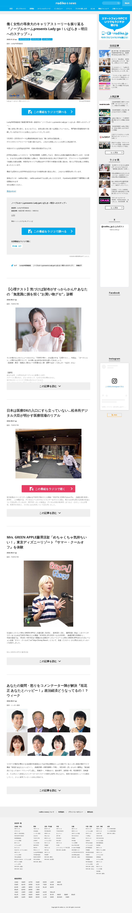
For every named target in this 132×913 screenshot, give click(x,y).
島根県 (37, 894)
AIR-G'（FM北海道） (19, 833)
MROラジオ (47, 838)
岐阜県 (23, 889)
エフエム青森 (17, 840)
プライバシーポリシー (75, 812)
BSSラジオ (88, 828)
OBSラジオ (99, 852)
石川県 (37, 887)
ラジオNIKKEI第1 (111, 828)
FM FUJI (46, 850)
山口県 (45, 894)
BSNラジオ (47, 828)
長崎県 (30, 897)
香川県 (52, 894)
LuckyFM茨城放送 (25, 265)
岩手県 (30, 882)
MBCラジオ (99, 861)
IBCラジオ (17, 843)
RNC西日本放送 (90, 852)
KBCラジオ (99, 831)
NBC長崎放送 (99, 843)
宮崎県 (52, 897)
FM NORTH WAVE (19, 836)
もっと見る (114, 152)
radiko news (66, 3)
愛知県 (16, 889)
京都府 (30, 892)
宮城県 (37, 882)
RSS (115, 415)
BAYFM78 (36, 845)
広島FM (88, 840)
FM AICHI (58, 838)
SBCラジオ (47, 852)
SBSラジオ (59, 843)
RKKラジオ (99, 847)
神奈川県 (59, 884)
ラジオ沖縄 (99, 869)
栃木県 (23, 884)
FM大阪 (74, 840)
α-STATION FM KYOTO (78, 852)
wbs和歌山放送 (76, 854)
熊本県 (37, 897)
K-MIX (57, 845)
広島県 (23, 894)
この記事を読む (48, 386)
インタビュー (58, 9)
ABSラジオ (17, 852)
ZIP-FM (58, 836)
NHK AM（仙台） (18, 869)
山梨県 (23, 887)
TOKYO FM (36, 838)
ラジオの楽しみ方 (81, 9)
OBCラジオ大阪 (76, 833)
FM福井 (46, 845)
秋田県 (45, 882)
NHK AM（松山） (90, 869)
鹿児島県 (59, 897)
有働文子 (79, 265)
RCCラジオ (88, 838)
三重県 (37, 889)
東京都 (52, 884)
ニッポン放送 (37, 833)
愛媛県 (66, 894)
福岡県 (16, 897)
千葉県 (45, 884)
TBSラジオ (36, 828)
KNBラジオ (47, 833)
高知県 (73, 894)
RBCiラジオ (99, 866)
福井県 (52, 887)
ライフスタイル (24, 39)
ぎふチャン (59, 833)
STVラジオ (17, 831)
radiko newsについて (46, 812)
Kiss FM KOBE (75, 845)
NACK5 (35, 847)
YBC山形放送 (17, 857)
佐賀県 (23, 897)
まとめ (93, 9)
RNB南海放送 (89, 857)
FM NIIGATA (47, 831)
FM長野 (46, 854)
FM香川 (88, 854)
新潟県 (16, 887)
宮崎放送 (98, 857)
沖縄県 (67, 897)
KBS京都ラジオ (76, 850)
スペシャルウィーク (44, 9)
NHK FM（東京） (111, 833)
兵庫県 (23, 892)
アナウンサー (36, 39)
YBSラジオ (47, 847)
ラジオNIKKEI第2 (111, 831)
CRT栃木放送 (37, 854)
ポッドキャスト (21, 9)
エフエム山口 (89, 845)
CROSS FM (99, 836)
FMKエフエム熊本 (100, 850)
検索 (118, 3)
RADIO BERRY (37, 857)
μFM (97, 864)
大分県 (45, 897)
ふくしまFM (17, 864)
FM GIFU (58, 840)
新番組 (32, 9)
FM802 (73, 838)
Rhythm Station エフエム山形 (22, 859)
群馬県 (30, 884)
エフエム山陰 (89, 831)
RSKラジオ (88, 833)
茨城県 (16, 884)
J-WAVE (35, 840)
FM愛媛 (88, 859)
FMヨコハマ (37, 850)
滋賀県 (37, 892)
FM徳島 (88, 850)
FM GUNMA (37, 859)
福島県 (59, 882)
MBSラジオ (75, 831)
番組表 (127, 3)
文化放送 (36, 831)
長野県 (30, 887)
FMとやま (47, 836)
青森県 (23, 882)
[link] (112, 226)
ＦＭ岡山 (88, 836)
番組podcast (11, 191)
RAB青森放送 (17, 838)
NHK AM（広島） (90, 866)
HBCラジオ (17, 828)
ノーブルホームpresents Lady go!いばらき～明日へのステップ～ (53, 265)
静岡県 (30, 889)
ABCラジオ (74, 828)
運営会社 (90, 812)
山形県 (52, 882)
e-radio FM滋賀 (76, 847)
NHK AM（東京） (38, 861)
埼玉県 (37, 884)
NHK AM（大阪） (76, 857)
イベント (69, 9)
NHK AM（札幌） (18, 866)
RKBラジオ (99, 828)
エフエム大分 (99, 854)
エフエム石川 (47, 840)
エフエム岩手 (17, 845)
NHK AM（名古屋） (49, 859)
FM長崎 (98, 845)
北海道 (16, 882)
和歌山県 (52, 892)
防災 (11, 9)
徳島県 (59, 894)
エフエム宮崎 (99, 859)
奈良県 (45, 892)
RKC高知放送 (89, 861)
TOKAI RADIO (60, 831)
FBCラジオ (47, 843)
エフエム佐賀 (99, 840)
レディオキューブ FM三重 (63, 847)
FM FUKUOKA (100, 838)
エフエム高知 (89, 864)
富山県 (45, 887)
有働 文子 (17, 246)
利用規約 (61, 812)
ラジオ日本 (36, 843)
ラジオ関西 (74, 843)
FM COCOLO (75, 836)
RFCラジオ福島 (18, 861)
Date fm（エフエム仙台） (21, 850)
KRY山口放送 (89, 843)
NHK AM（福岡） (100, 873)
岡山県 (16, 894)
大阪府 (16, 892)
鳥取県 (30, 894)
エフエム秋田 (17, 854)
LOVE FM (98, 833)
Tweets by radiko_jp (114, 229)
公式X (13, 215)
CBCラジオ (59, 828)
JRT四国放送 (89, 847)
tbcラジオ (17, 847)
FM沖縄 (98, 871)
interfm (36, 836)
